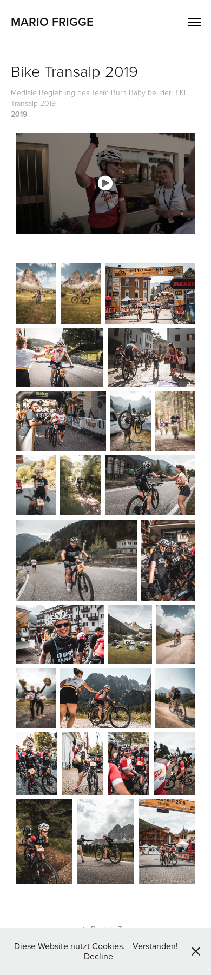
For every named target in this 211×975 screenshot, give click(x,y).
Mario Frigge (52, 21)
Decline (98, 956)
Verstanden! (155, 946)
